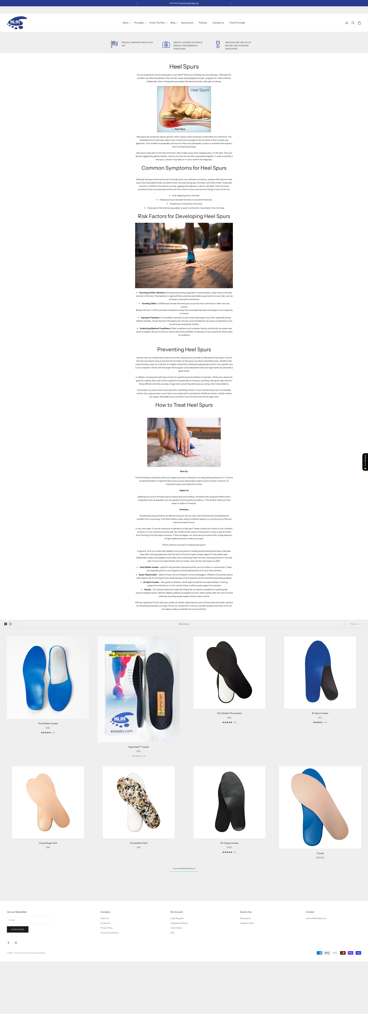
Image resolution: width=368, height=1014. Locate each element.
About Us (104, 918)
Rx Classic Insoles (229, 843)
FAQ (172, 932)
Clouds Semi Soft (138, 843)
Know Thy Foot (157, 22)
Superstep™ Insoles (139, 747)
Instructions (187, 22)
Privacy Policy (106, 928)
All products (245, 918)
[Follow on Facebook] (8, 942)
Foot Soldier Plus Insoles (229, 713)
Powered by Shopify (38, 953)
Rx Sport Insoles (320, 713)
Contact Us (218, 22)
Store (125, 22)
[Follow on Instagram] (15, 942)
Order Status (176, 928)
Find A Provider (237, 22)
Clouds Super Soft (48, 843)
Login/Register (177, 918)
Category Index (247, 923)
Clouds (320, 853)
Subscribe (17, 929)
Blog (173, 22)
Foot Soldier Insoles (48, 723)
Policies (203, 22)
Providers (139, 22)
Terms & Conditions (109, 932)
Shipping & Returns (179, 923)
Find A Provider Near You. (189, 3)
